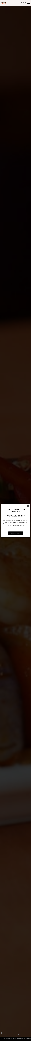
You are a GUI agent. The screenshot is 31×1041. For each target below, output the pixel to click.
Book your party (15, 533)
